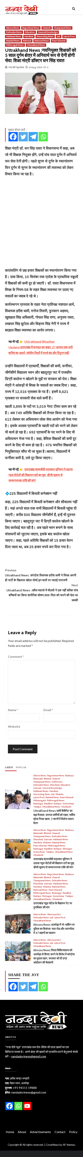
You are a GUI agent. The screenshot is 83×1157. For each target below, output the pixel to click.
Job (58, 36)
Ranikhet (48, 804)
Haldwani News (13, 36)
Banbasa (69, 776)
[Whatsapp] (43, 136)
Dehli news (57, 782)
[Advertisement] (41, 222)
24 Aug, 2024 (35, 67)
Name (13, 710)
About (22, 1132)
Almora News (12, 27)
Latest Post (69, 36)
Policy (73, 1132)
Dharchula (55, 785)
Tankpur (37, 807)
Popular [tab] (21, 767)
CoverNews (52, 1144)
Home (10, 1132)
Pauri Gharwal (58, 40)
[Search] (73, 8)
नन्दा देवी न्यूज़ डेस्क (16, 67)
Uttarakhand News (36, 45)
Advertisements (40, 1132)
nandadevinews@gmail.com (28, 1056)
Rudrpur (58, 804)
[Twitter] (23, 136)
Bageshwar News (30, 27)
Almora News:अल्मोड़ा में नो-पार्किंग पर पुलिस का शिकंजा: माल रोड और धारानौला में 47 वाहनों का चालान (54, 929)
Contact (60, 1132)
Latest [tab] (9, 767)
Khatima (60, 794)
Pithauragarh (39, 801)
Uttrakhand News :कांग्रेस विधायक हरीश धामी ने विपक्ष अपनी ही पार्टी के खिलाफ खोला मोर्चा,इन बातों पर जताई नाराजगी (40, 575)
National (27, 40)
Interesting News (45, 36)
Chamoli (47, 27)
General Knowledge (48, 32)
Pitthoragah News (15, 45)
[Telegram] (33, 136)
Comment (16, 656)
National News (42, 40)
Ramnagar (38, 804)
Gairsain (37, 788)
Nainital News (13, 40)
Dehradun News (14, 32)
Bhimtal (47, 779)
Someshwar (68, 804)
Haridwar (29, 36)
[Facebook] (13, 136)
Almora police (54, 914)
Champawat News (62, 27)
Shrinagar (67, 849)
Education (30, 32)
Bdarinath (38, 779)
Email (48, 710)
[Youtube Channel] (27, 1106)
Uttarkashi (66, 807)
